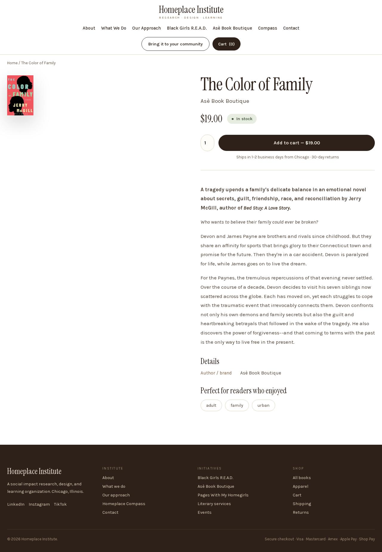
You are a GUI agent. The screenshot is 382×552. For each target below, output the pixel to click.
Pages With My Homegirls (223, 495)
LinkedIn (15, 504)
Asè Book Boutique (232, 28)
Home (12, 63)
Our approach (116, 495)
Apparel (300, 486)
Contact (291, 28)
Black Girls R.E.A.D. (187, 28)
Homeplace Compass (123, 503)
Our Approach (146, 28)
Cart (226, 44)
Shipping (302, 503)
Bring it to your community (175, 44)
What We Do (113, 28)
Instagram (39, 504)
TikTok (60, 504)
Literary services (214, 503)
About (89, 28)
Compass (267, 28)
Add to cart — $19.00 (297, 143)
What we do (113, 486)
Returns (301, 512)
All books (302, 477)
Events (205, 512)
